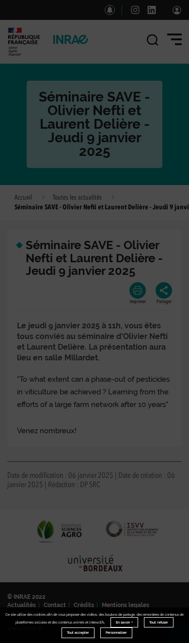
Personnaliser (116, 632)
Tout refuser (158, 622)
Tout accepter (78, 632)
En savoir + (124, 622)
